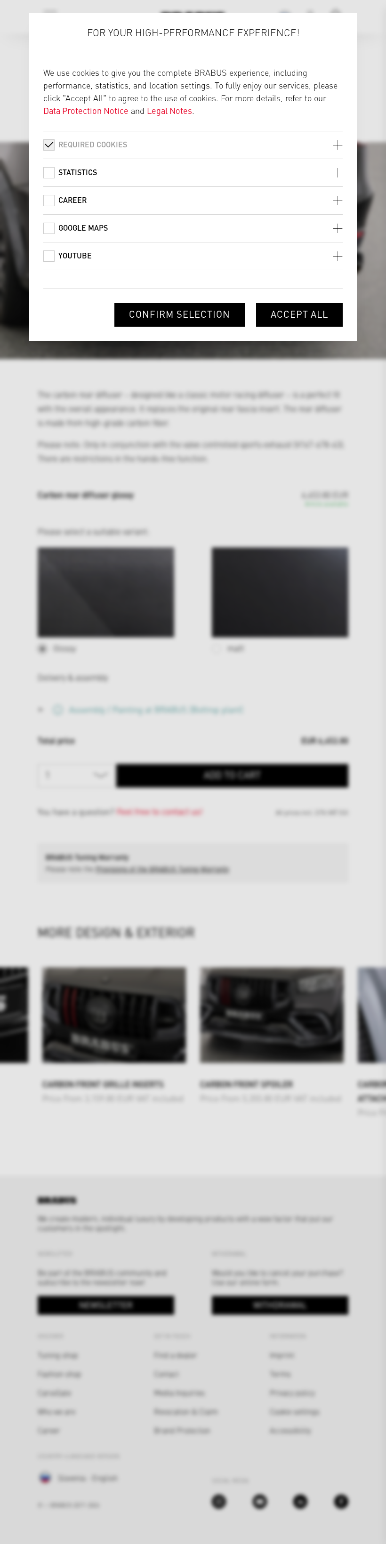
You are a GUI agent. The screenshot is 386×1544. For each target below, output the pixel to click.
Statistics (77, 172)
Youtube (75, 255)
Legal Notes (169, 110)
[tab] (193, 145)
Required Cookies (92, 144)
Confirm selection (179, 313)
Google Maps (83, 227)
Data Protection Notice (86, 110)
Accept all (300, 313)
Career (72, 199)
